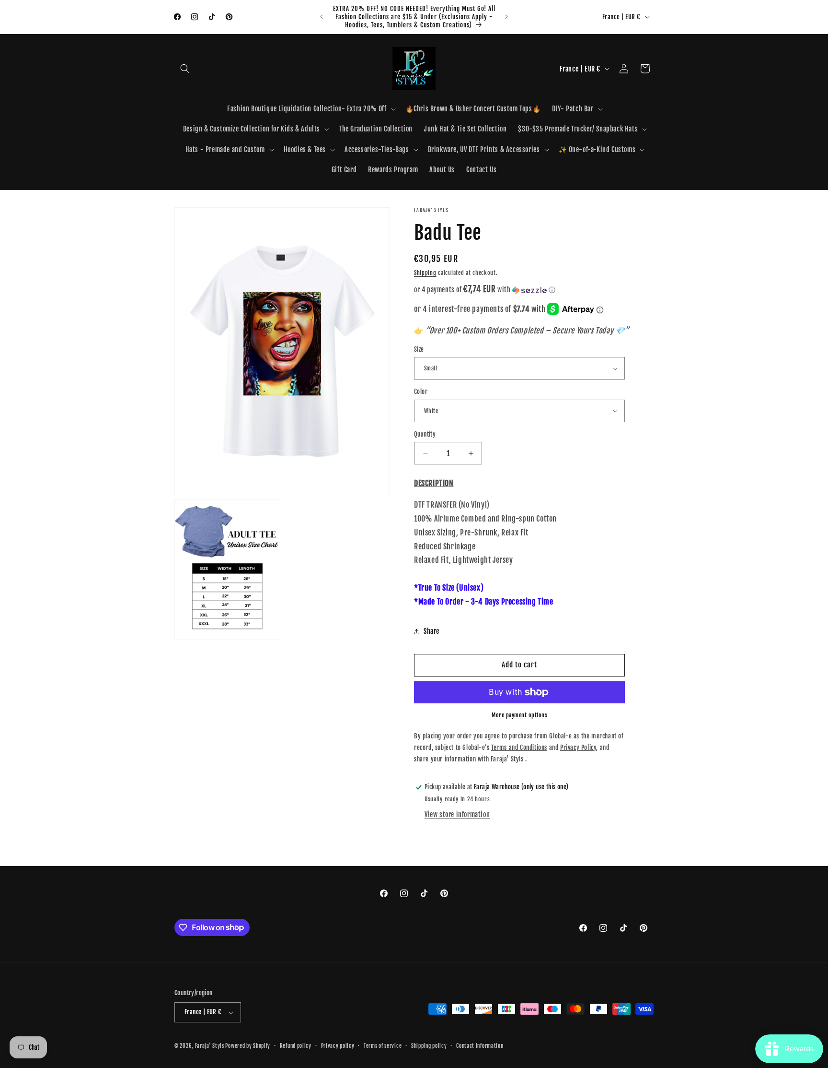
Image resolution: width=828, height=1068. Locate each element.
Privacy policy (338, 1046)
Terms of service (383, 1046)
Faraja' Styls (210, 1046)
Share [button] (431, 631)
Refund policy (295, 1046)
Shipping (425, 272)
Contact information (479, 1046)
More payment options (519, 715)
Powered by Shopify (247, 1046)
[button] (185, 68)
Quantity (425, 434)
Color (420, 391)
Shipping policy (429, 1046)
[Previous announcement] (321, 17)
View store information (457, 814)
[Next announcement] (506, 17)
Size (419, 349)
